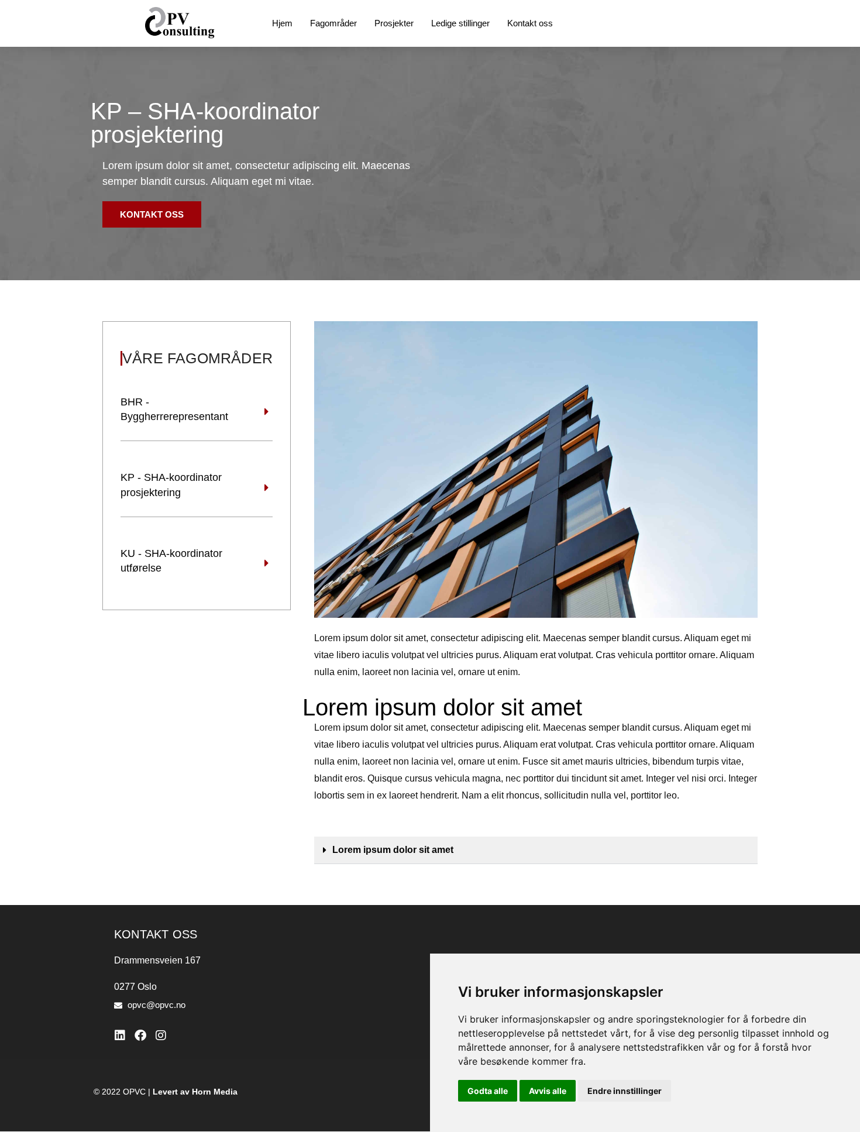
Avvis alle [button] (547, 1091)
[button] (536, 850)
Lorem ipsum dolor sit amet (392, 850)
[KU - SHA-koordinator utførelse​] (267, 563)
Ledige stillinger (460, 23)
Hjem (282, 23)
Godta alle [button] (487, 1091)
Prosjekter (394, 23)
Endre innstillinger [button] (624, 1091)
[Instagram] (161, 1035)
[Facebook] (140, 1035)
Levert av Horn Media (195, 1091)
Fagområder (333, 23)
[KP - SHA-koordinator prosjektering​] (267, 488)
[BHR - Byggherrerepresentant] (267, 412)
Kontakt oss (530, 23)
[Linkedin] (120, 1035)
